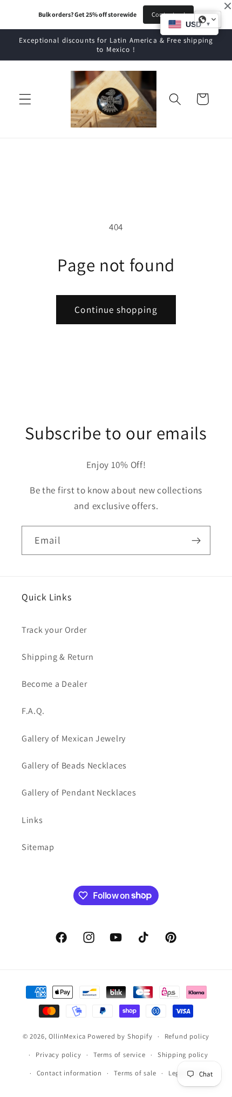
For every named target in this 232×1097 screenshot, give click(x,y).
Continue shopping (116, 309)
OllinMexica (67, 1036)
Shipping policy (183, 1054)
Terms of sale (135, 1073)
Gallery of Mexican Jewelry (74, 738)
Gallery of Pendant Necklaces (79, 792)
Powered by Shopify (120, 1036)
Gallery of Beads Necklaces (74, 765)
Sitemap (38, 847)
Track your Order (54, 630)
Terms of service (119, 1054)
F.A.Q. (33, 711)
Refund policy (187, 1036)
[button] (25, 99)
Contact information (69, 1073)
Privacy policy (58, 1054)
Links (32, 820)
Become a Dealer (54, 684)
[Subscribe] (196, 540)
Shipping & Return (58, 657)
